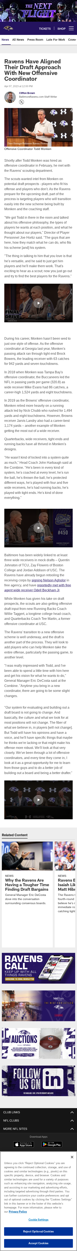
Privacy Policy (49, 1211)
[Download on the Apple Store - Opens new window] (23, 1144)
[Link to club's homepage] (8, 26)
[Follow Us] (38, 1080)
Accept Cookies (38, 1243)
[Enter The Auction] (38, 1043)
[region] (38, 1203)
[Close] (72, 1161)
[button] (38, 303)
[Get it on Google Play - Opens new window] (52, 1146)
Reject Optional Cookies (38, 1231)
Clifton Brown (27, 93)
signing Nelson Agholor (48, 580)
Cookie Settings (39, 1219)
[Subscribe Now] (38, 968)
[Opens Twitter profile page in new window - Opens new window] (21, 102)
